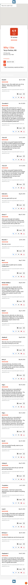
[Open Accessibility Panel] (26, 583)
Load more (14, 577)
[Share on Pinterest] (21, 97)
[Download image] (24, 97)
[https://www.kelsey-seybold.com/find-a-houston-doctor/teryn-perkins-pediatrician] (14, 65)
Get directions (6, 58)
